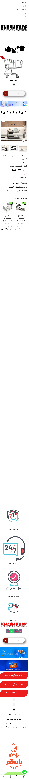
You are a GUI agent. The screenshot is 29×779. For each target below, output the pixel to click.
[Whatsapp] (12, 631)
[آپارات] (16, 631)
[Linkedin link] (9, 191)
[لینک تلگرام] (7, 191)
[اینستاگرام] (20, 631)
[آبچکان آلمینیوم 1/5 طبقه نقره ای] (7, 207)
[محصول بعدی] (22, 163)
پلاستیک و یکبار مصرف (13, 155)
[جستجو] (5, 93)
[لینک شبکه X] (13, 191)
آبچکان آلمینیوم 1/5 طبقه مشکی (20, 218)
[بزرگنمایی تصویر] (24, 141)
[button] (14, 84)
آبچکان (19, 183)
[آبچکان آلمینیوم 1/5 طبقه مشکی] (20, 207)
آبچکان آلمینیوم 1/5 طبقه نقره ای (7, 218)
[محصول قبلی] (26, 163)
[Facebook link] (15, 191)
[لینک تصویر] (14, 29)
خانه (25, 155)
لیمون (24, 159)
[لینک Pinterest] (11, 191)
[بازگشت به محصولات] (24, 163)
